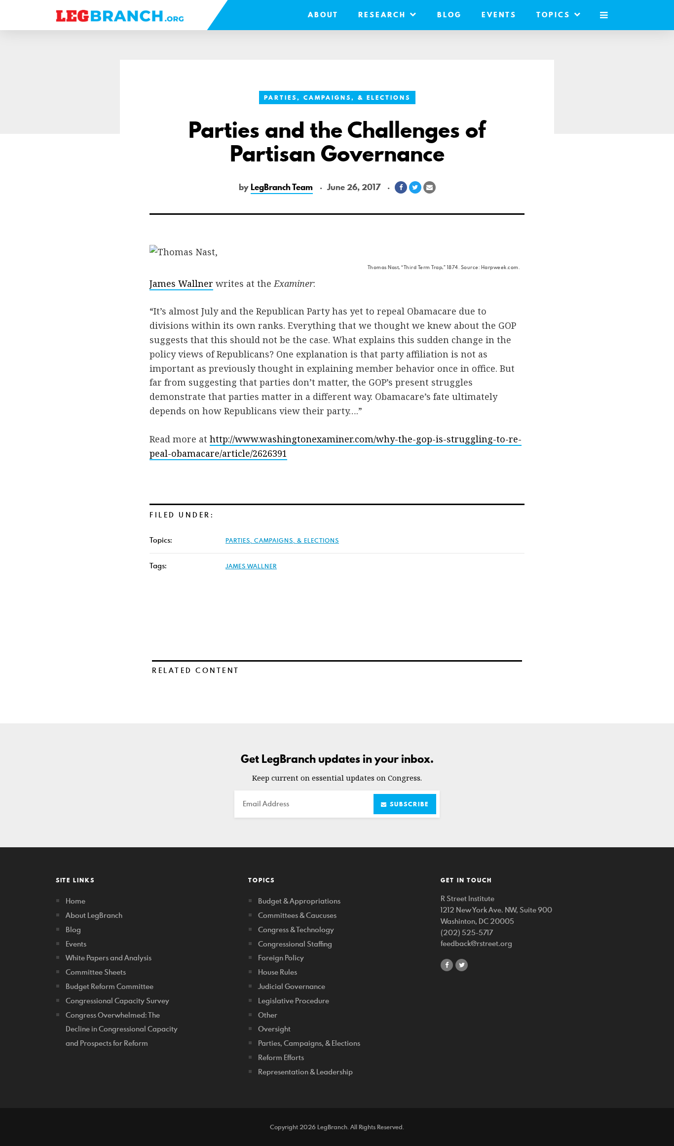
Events (499, 15)
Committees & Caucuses (297, 915)
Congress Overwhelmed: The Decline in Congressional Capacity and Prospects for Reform (122, 1029)
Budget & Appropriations (299, 901)
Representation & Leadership (305, 1071)
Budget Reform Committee (109, 986)
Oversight (274, 1028)
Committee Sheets (96, 972)
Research (384, 15)
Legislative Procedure (293, 1000)
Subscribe (408, 804)
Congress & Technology (296, 929)
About (323, 15)
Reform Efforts (281, 1057)
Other (267, 1015)
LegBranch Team (282, 187)
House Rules (277, 972)
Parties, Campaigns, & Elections (337, 97)
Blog (449, 15)
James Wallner (181, 283)
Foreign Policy (281, 957)
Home (75, 901)
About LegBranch (94, 915)
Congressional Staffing (295, 943)
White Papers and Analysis (108, 957)
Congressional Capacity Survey (117, 1000)
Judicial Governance (291, 986)
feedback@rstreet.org (476, 943)
